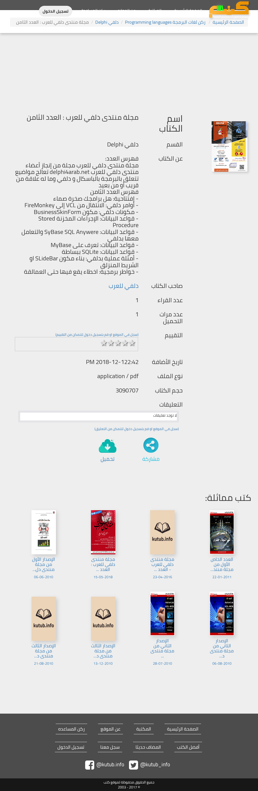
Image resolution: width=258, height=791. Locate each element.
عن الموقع (127, 10)
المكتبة (155, 10)
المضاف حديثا (148, 747)
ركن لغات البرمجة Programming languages (165, 22)
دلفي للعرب (124, 285)
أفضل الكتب (188, 747)
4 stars (124, 343)
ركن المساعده (71, 729)
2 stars (110, 343)
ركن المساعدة (93, 10)
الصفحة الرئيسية (188, 10)
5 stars (132, 343)
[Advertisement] (129, 71)
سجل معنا (110, 747)
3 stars (117, 343)
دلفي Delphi (107, 22)
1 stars (103, 343)
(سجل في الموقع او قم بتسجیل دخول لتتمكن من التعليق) (136, 428)
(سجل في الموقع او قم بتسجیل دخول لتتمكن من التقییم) (97, 334)
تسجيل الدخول (56, 11)
